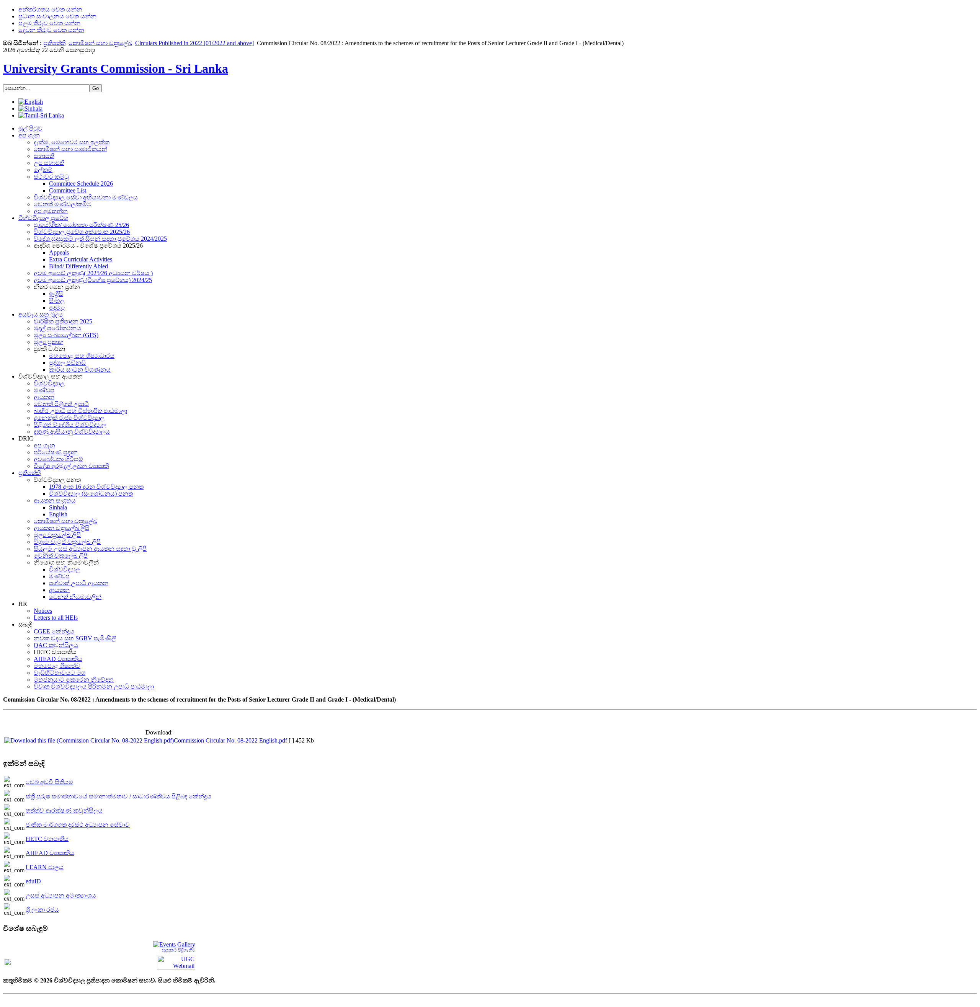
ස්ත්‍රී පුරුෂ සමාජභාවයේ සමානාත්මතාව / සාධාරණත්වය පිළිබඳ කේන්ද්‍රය (118, 796)
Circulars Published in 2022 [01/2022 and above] (194, 43)
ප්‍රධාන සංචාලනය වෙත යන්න (57, 16)
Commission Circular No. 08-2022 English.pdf (230, 740)
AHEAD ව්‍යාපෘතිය (50, 853)
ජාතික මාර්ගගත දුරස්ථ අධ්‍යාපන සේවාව (78, 824)
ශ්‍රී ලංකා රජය (42, 909)
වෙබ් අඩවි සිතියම (49, 782)
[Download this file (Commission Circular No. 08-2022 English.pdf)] (89, 740)
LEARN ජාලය (45, 867)
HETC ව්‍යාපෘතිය (47, 839)
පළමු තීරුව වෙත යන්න (49, 23)
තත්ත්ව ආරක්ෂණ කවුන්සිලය (64, 810)
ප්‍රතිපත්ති (54, 43)
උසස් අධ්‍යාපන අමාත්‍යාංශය (61, 895)
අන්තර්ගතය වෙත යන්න (50, 9)
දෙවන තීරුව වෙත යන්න (51, 30)
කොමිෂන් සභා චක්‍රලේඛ (100, 43)
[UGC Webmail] (176, 961)
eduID (33, 881)
